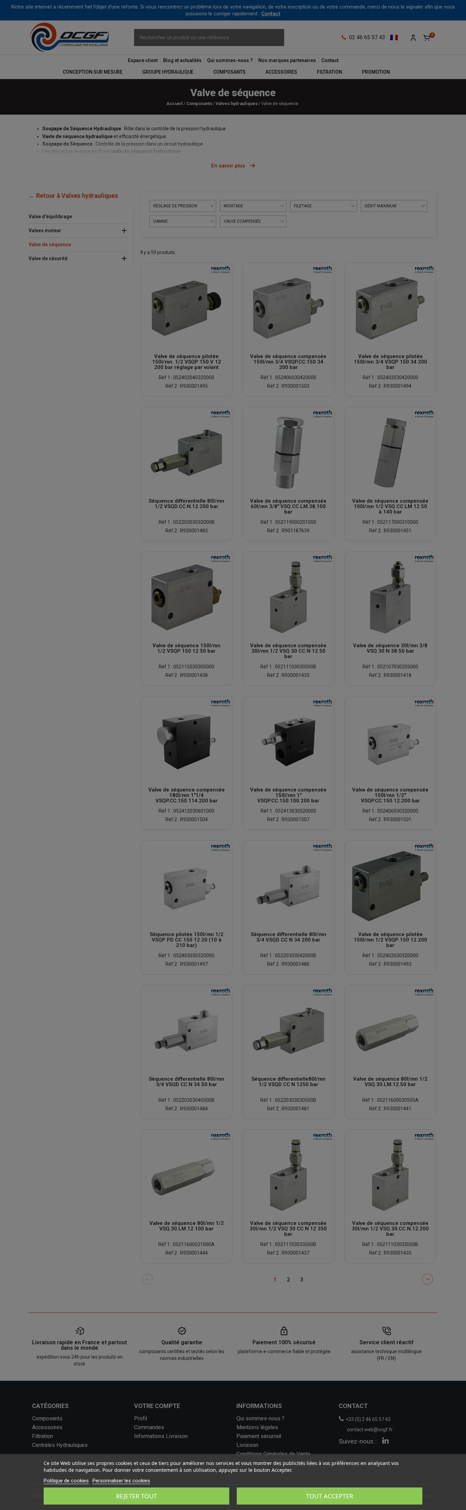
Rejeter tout (136, 1496)
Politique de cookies (66, 1481)
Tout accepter (329, 1496)
